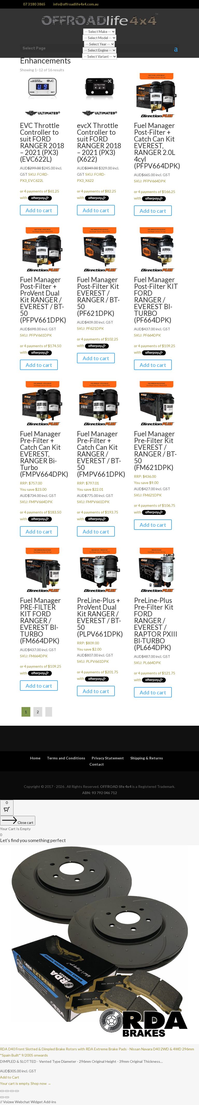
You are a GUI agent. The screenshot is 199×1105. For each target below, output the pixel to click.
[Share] (12, 1091)
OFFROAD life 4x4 (115, 786)
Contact (96, 764)
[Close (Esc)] (17, 1091)
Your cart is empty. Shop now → (25, 1083)
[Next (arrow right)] (7, 1097)
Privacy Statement (108, 758)
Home (35, 758)
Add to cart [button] (39, 210)
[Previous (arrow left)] (2, 1097)
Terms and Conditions (66, 758)
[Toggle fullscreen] (7, 1091)
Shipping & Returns (146, 758)
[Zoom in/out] (2, 1091)
